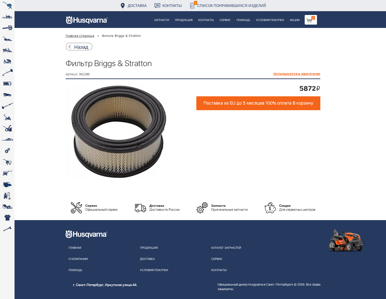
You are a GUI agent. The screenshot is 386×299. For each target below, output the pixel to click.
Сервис (225, 20)
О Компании (78, 259)
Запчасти (161, 20)
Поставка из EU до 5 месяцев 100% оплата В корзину (258, 103)
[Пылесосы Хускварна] (7, 195)
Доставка (137, 5)
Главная (75, 248)
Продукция (184, 20)
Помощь (243, 20)
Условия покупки (270, 20)
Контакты (172, 5)
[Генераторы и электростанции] (7, 162)
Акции (295, 20)
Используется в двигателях (296, 74)
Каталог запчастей (226, 248)
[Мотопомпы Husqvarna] (7, 184)
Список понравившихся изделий (230, 4)
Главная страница (80, 36)
